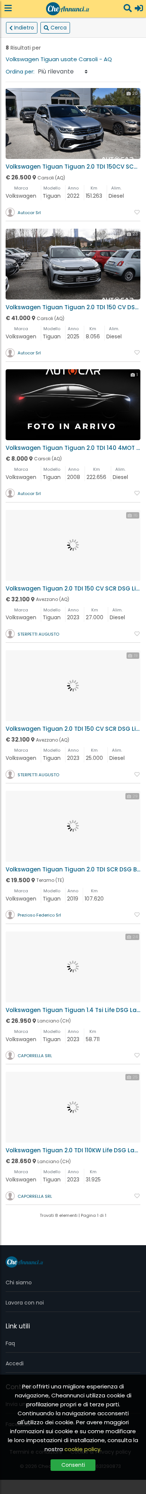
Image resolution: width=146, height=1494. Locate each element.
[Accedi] (139, 8)
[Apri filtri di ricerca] (128, 8)
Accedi (15, 1363)
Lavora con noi (25, 1302)
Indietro (24, 27)
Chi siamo (19, 1282)
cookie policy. (82, 1449)
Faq (10, 1343)
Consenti (73, 1465)
